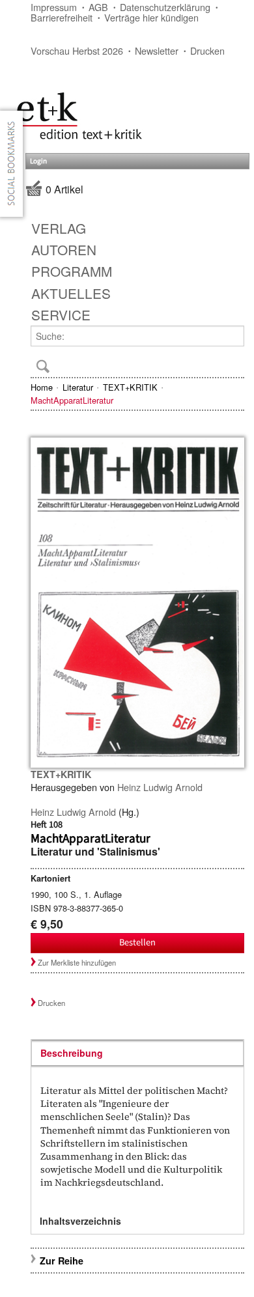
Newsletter (156, 50)
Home (42, 387)
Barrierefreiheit (61, 17)
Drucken (207, 50)
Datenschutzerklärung (165, 7)
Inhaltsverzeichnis (80, 1220)
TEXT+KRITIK (130, 387)
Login (38, 161)
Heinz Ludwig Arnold (160, 787)
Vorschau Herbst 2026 (77, 50)
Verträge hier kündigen (151, 17)
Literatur (78, 387)
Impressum (54, 7)
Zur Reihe (61, 1260)
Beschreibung (71, 1052)
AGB (98, 7)
